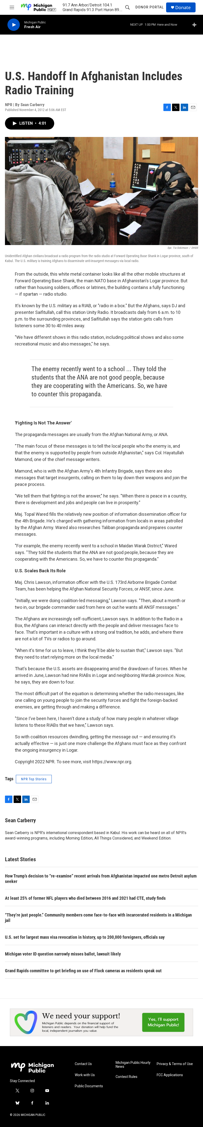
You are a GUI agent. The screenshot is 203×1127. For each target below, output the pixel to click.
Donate (183, 7)
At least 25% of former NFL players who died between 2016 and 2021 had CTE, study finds (85, 898)
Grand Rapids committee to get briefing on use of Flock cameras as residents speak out (83, 970)
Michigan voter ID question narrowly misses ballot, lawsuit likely (63, 953)
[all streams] (195, 25)
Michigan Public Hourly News (133, 1065)
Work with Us (85, 1075)
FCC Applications (170, 1075)
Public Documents (89, 1086)
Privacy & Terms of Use (175, 1064)
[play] (14, 25)
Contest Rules (126, 1077)
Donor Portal (149, 7)
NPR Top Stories (34, 779)
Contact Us (83, 1064)
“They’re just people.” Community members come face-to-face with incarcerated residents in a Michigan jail (98, 917)
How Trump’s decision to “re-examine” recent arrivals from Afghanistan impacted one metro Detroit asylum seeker (101, 878)
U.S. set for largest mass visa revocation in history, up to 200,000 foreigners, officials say (85, 937)
